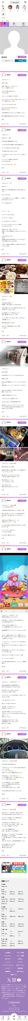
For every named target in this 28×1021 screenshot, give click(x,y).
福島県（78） (21, 893)
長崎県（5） (20, 941)
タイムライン (7, 955)
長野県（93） (12, 911)
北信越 (3, 906)
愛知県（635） (21, 916)
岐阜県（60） (4, 916)
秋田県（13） (4, 891)
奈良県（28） (12, 926)
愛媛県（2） (12, 935)
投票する (7, 60)
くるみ (17, 10)
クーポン (20, 962)
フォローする (22, 56)
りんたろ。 (3, 10)
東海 (3, 914)
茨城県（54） (12, 901)
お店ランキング (20, 965)
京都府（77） (12, 923)
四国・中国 (4, 929)
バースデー (8, 968)
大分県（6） (12, 943)
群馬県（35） (4, 903)
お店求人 (20, 959)
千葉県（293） (21, 899)
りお (10, 10)
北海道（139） (4, 886)
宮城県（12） (12, 891)
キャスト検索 (20, 952)
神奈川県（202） (5, 901)
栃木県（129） (21, 901)
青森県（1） (3, 893)
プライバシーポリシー (14, 1007)
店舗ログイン (14, 974)
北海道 (3, 884)
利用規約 (14, 1005)
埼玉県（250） (13, 899)
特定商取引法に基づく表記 (14, 1009)
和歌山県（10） (21, 926)
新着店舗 (20, 968)
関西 (3, 921)
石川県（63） (21, 908)
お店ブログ (8, 959)
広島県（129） (4, 933)
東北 (3, 889)
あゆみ (9, 74)
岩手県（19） (20, 891)
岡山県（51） (20, 931)
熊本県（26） (4, 943)
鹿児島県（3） (4, 945)
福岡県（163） (4, 941)
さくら (24, 10)
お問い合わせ (20, 971)
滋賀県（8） (3, 923)
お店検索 (7, 952)
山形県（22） (12, 893)
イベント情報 (20, 955)
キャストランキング (7, 965)
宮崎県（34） (21, 943)
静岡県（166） (13, 916)
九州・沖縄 (4, 939)
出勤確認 (20, 60)
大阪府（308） (21, 923)
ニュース (7, 962)
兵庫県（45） (4, 926)
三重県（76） (4, 918)
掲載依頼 (7, 971)
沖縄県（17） (12, 945)
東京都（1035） (4, 899)
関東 (3, 897)
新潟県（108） (4, 908)
